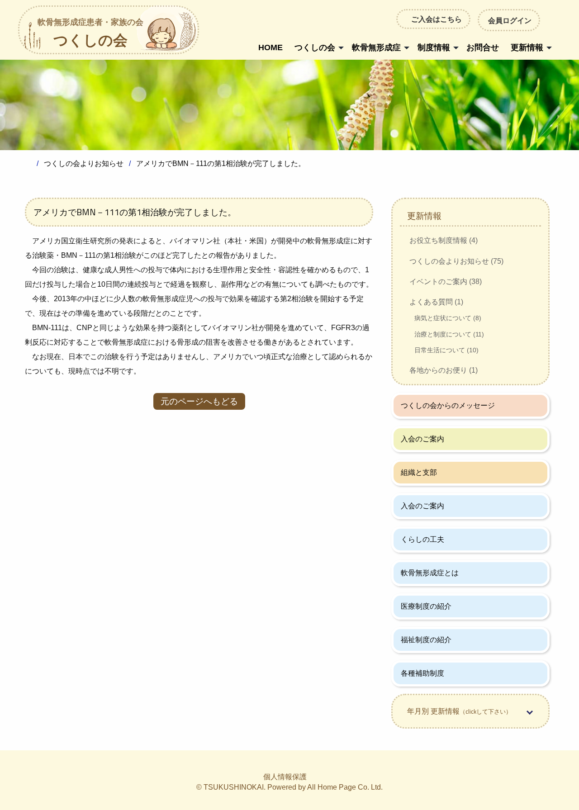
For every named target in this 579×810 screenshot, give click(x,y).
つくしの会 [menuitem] (314, 47)
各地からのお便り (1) (443, 370)
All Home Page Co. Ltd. (345, 787)
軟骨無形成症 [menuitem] (376, 47)
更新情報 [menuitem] (527, 47)
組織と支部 (419, 472)
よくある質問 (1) (436, 302)
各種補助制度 (422, 673)
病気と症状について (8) (447, 318)
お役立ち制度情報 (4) (443, 240)
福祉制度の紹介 (426, 640)
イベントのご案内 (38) (445, 281)
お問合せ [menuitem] (482, 47)
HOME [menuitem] (270, 47)
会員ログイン (510, 20)
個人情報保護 (285, 777)
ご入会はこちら (436, 19)
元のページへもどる (199, 401)
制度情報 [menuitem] (434, 47)
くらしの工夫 (422, 539)
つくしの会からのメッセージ (448, 405)
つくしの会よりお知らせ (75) (456, 261)
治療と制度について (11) (449, 334)
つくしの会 (90, 34)
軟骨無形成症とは (430, 573)
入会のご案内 (422, 439)
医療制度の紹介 (426, 606)
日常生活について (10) (446, 350)
